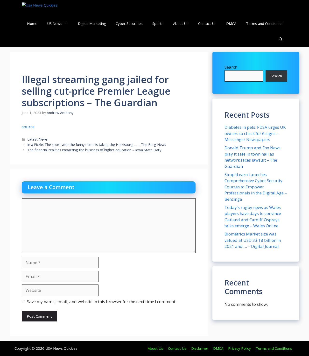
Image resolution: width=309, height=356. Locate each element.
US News (54, 23)
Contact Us (207, 23)
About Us (181, 23)
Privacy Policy (239, 348)
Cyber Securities (129, 23)
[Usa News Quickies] (49, 8)
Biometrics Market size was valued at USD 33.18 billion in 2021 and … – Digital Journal (253, 240)
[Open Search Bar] (280, 39)
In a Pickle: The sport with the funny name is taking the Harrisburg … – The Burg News (96, 144)
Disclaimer (199, 348)
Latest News (37, 139)
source (28, 126)
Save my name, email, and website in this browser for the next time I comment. (101, 301)
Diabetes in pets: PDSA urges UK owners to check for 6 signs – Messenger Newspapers (255, 133)
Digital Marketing (92, 23)
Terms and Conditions (264, 23)
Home (32, 23)
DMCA (231, 23)
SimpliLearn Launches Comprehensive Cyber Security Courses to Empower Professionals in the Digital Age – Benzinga (256, 187)
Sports (157, 23)
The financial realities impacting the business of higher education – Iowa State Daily (94, 150)
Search (231, 67)
